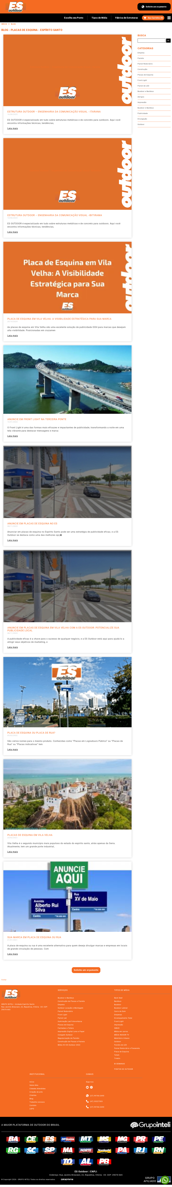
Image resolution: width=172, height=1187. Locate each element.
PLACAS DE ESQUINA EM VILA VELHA (30, 835)
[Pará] (122, 1150)
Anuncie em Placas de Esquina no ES (32, 523)
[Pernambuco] (159, 1139)
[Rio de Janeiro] (141, 1150)
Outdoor (141, 124)
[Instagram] (91, 1087)
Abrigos (141, 97)
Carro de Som (120, 1011)
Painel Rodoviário (145, 64)
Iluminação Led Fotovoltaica (70, 1021)
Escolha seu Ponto (73, 18)
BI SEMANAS (119, 1064)
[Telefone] (87, 1101)
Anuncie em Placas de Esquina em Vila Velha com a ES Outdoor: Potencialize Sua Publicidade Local (63, 629)
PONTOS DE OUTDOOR (123, 1069)
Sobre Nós (34, 1085)
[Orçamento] (153, 17)
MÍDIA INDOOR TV (121, 1035)
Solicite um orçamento (156, 7)
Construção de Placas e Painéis (71, 1001)
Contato (33, 1105)
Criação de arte (36, 1092)
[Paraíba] (104, 1161)
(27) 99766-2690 (97, 1096)
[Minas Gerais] (122, 1139)
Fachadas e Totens (66, 1028)
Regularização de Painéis (68, 1038)
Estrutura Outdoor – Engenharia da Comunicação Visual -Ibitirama (54, 215)
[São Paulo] (49, 1150)
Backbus (117, 1001)
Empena (141, 53)
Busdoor (117, 1005)
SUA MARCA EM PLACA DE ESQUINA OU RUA (34, 937)
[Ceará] (31, 1139)
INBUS (116, 1028)
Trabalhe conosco (37, 1102)
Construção (142, 69)
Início (4, 24)
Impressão (142, 102)
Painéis (141, 58)
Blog (13, 24)
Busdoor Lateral (121, 1008)
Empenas (118, 1015)
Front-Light (142, 80)
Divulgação (142, 119)
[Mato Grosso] (86, 1139)
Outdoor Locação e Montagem (70, 1008)
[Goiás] (68, 1139)
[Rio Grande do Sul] (13, 1150)
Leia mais (12, 128)
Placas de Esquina (145, 75)
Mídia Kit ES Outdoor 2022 (69, 1045)
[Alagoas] (86, 1161)
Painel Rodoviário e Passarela (127, 1048)
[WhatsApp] (165, 1180)
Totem (116, 1055)
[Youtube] (87, 1087)
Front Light (62, 1015)
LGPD (32, 1109)
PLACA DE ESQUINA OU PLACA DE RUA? (31, 732)
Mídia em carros (121, 1031)
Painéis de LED (120, 1045)
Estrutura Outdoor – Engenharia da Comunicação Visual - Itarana (54, 111)
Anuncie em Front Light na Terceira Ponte (36, 419)
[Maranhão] (68, 1150)
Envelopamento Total (123, 1018)
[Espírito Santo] (49, 1139)
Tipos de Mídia (99, 18)
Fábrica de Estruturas (126, 18)
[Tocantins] (68, 1161)
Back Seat (118, 998)
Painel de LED (143, 86)
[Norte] (86, 1150)
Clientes (33, 1095)
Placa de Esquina (121, 1052)
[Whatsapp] (87, 1095)
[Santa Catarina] (31, 1150)
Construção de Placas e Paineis (71, 1042)
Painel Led (62, 1018)
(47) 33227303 (96, 1101)
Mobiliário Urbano (122, 1038)
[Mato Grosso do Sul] (104, 1139)
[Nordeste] (104, 1150)
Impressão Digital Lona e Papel (71, 1031)
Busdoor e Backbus (146, 91)
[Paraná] (141, 1139)
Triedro (117, 1058)
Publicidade (143, 113)
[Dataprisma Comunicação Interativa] (67, 1179)
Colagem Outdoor (65, 1035)
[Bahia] (13, 1139)
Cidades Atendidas (38, 1089)
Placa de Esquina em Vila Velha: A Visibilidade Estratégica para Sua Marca (59, 318)
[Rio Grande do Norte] (159, 1150)
